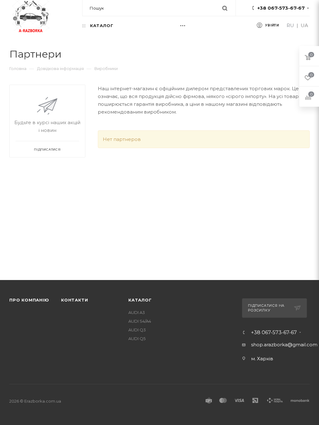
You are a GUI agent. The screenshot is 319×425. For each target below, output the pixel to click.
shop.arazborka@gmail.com (284, 345)
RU (290, 25)
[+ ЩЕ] (189, 25)
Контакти (74, 299)
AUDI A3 (136, 312)
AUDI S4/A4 (139, 321)
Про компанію (29, 299)
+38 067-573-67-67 (281, 8)
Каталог (140, 299)
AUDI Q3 (137, 329)
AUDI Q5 (136, 338)
